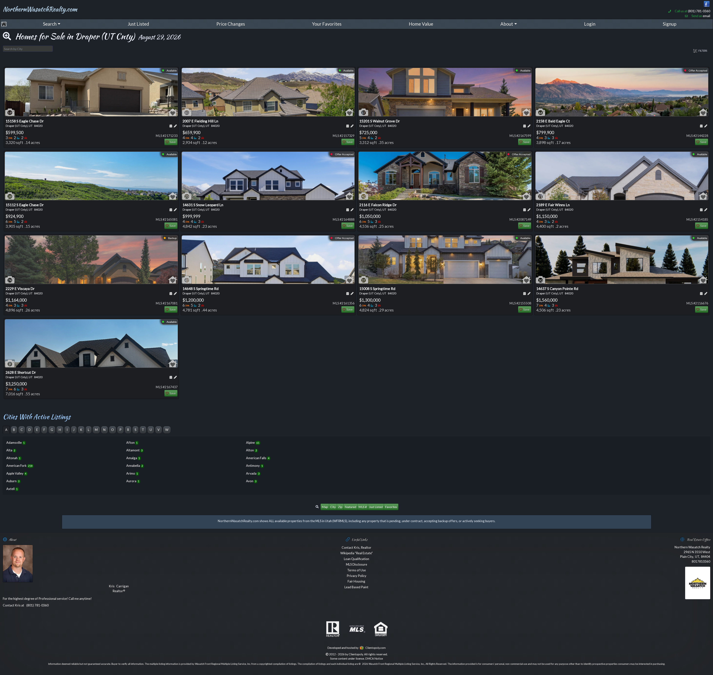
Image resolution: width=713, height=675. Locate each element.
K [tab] (81, 430)
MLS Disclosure (356, 564)
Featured (350, 507)
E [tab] (37, 430)
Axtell (12, 489)
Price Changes (230, 24)
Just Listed (138, 24)
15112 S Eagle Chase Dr (25, 207)
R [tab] (128, 430)
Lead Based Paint (356, 587)
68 (540, 113)
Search (50, 24)
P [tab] (120, 430)
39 (10, 197)
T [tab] (143, 430)
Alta (10, 450)
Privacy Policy (356, 576)
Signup (669, 24)
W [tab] (166, 430)
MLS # (363, 507)
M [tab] (96, 430)
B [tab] (14, 430)
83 (187, 113)
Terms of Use (356, 570)
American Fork (19, 466)
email (706, 16)
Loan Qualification (356, 559)
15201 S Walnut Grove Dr (379, 123)
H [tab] (60, 430)
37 (363, 113)
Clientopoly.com (375, 647)
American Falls (257, 458)
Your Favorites (326, 24)
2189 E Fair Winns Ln (554, 207)
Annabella (134, 466)
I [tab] (67, 430)
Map (325, 507)
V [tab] (158, 430)
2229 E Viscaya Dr (24, 290)
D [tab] (29, 430)
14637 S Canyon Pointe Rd (557, 290)
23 (187, 197)
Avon (251, 481)
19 (10, 113)
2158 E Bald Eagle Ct (554, 123)
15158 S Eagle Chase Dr (25, 123)
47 (187, 280)
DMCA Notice (374, 658)
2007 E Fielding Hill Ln (201, 123)
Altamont (134, 450)
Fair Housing (356, 581)
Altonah (13, 458)
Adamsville (15, 442)
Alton (251, 450)
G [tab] (52, 430)
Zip (340, 507)
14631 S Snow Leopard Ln (203, 207)
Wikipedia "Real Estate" (356, 553)
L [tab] (88, 430)
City (333, 507)
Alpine (252, 442)
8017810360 (701, 561)
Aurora (132, 481)
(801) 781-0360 (699, 11)
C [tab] (22, 430)
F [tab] (44, 430)
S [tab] (135, 430)
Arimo (132, 473)
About (506, 24)
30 (540, 280)
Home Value (421, 24)
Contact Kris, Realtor (356, 547)
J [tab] (73, 430)
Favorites (391, 507)
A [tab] (6, 430)
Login (589, 24)
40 (363, 197)
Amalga (133, 458)
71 (540, 197)
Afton (132, 442)
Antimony (254, 466)
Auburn (12, 481)
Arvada (252, 473)
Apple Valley (16, 473)
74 (10, 280)
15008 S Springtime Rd (377, 290)
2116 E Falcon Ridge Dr (378, 207)
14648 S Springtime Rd (201, 290)
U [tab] (151, 430)
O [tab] (112, 430)
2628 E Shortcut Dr (24, 374)
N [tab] (104, 430)
